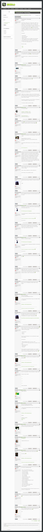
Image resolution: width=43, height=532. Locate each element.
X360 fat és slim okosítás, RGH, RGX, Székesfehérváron (27, 308)
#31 (39, 507)
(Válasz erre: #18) (23, 294)
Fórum (9, 8)
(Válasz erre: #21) (23, 355)
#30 (39, 494)
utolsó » (39, 520)
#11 (39, 178)
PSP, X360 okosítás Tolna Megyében (26, 241)
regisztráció (29, 50)
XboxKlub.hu (23, 418)
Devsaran (39, 529)
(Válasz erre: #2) (23, 64)
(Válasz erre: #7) (23, 133)
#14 (39, 224)
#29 (39, 466)
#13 (39, 205)
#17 (39, 268)
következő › (36, 520)
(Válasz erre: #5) (23, 107)
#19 (39, 294)
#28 (39, 450)
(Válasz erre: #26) (23, 437)
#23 (39, 370)
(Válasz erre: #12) (23, 205)
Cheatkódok (21, 8)
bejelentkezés (35, 50)
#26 (39, 424)
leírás (22, 419)
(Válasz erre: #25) (23, 424)
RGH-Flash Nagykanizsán (24, 147)
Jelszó (4, 19)
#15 (39, 237)
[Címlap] (8, 6)
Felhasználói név (5, 17)
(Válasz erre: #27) (23, 450)
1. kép (22, 46)
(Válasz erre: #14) (23, 237)
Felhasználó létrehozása (7, 22)
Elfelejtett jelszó (6, 23)
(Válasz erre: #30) (22, 507)
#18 (39, 281)
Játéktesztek (16, 8)
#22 (39, 355)
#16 (39, 255)
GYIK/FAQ (12, 8)
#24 (39, 390)
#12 (39, 192)
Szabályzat (29, 8)
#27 (39, 437)
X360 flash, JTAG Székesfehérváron (26, 304)
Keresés (25, 8)
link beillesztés (23, 438)
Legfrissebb (4, 8)
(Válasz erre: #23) (23, 390)
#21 (39, 326)
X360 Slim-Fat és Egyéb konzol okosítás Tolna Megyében (28, 218)
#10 (39, 165)
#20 (39, 312)
